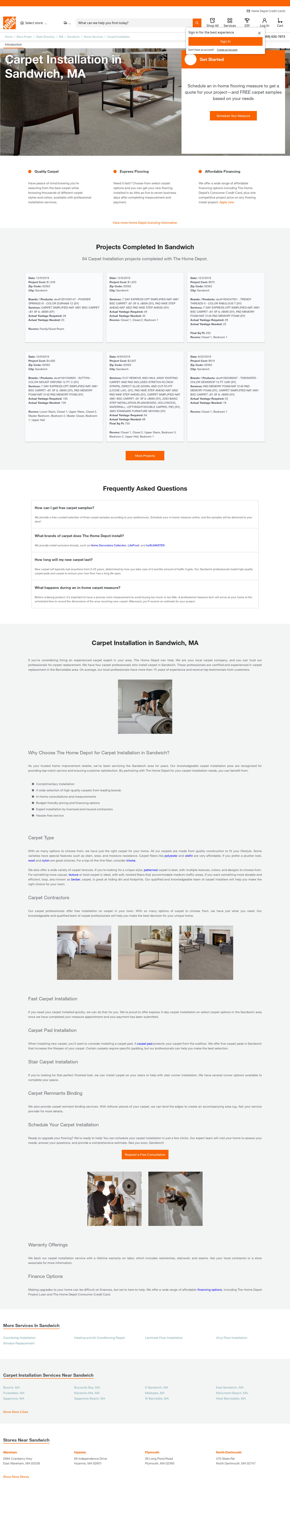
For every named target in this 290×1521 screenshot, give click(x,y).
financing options (209, 1289)
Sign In (225, 41)
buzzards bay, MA (87, 1387)
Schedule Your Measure (233, 116)
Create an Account (227, 49)
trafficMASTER (155, 545)
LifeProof (133, 545)
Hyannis (80, 1452)
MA (61, 36)
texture (74, 874)
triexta (130, 860)
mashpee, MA (155, 1393)
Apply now (226, 202)
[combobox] (134, 23)
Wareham (10, 1452)
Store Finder (24, 36)
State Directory (45, 36)
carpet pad (144, 1043)
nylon (46, 860)
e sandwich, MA (156, 1387)
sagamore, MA (13, 1398)
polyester (171, 855)
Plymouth (152, 1452)
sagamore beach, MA (89, 1398)
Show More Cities (15, 1412)
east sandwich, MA (229, 1387)
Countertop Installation (19, 1337)
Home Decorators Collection (108, 545)
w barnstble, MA (157, 1398)
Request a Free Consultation (145, 1154)
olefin (189, 855)
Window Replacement (19, 1343)
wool (31, 860)
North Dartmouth (228, 1452)
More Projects (145, 455)
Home (8, 36)
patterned (150, 870)
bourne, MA (11, 1387)
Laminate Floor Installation (164, 1337)
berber (75, 879)
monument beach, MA (232, 1393)
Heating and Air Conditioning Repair (99, 1337)
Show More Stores (16, 1476)
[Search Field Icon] (197, 23)
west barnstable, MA (231, 1398)
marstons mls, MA (87, 1393)
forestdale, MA (13, 1393)
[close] (259, 33)
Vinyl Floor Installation (231, 1337)
